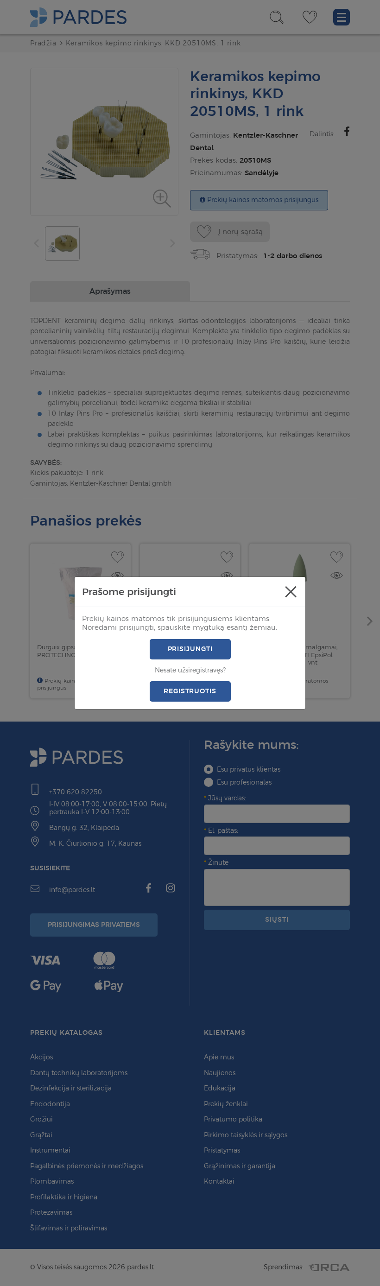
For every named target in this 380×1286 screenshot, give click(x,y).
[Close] (290, 591)
